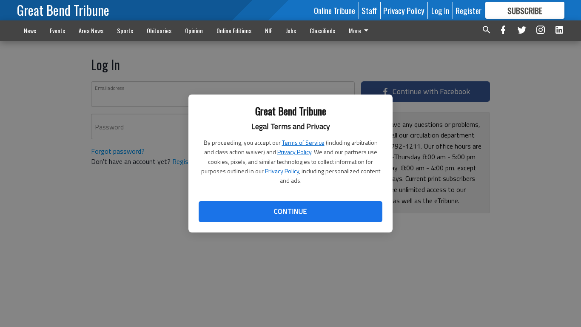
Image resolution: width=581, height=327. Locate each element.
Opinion (194, 30)
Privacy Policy (294, 151)
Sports (125, 30)
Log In (440, 10)
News (30, 30)
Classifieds (322, 30)
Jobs (291, 30)
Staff (369, 10)
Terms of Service (303, 142)
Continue (290, 211)
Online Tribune (334, 10)
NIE (268, 30)
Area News (91, 30)
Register (468, 10)
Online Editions (233, 30)
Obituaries (159, 30)
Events (57, 30)
